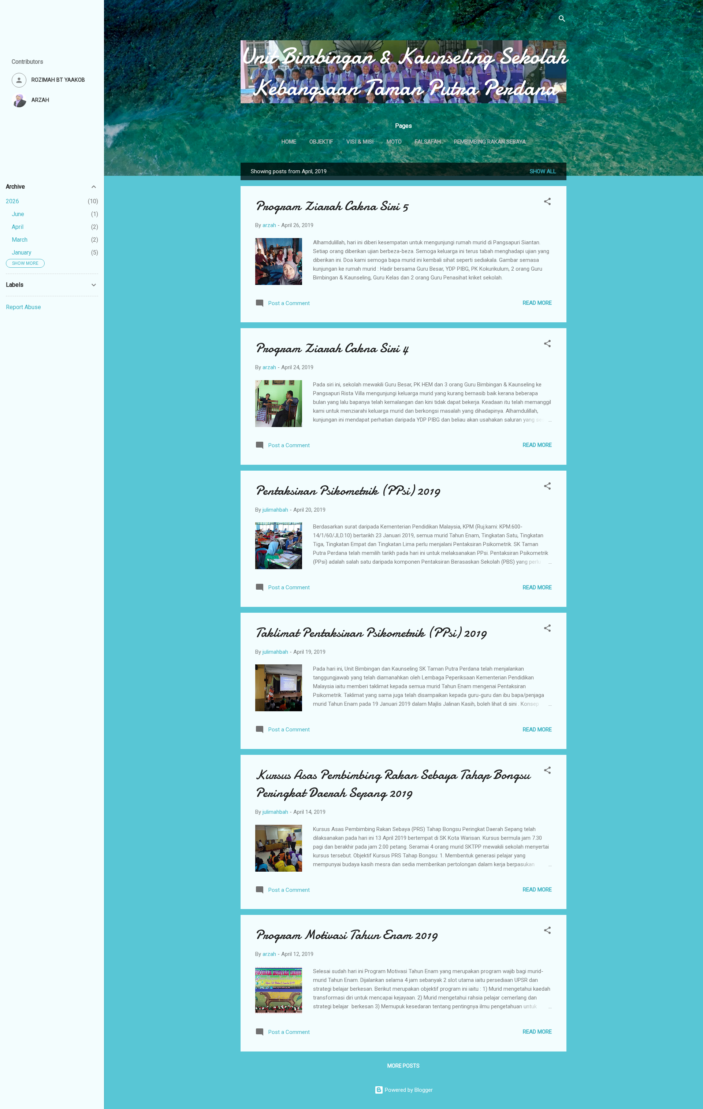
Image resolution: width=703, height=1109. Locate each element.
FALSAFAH (428, 141)
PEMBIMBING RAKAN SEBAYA (490, 141)
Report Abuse (23, 307)
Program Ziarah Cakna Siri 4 (332, 348)
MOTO (394, 141)
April (17, 226)
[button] (547, 202)
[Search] (562, 20)
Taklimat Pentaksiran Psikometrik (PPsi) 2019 (371, 633)
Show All (543, 171)
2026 (12, 201)
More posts (403, 1066)
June (18, 214)
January (21, 252)
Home (289, 141)
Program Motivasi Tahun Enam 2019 (346, 935)
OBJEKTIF (321, 141)
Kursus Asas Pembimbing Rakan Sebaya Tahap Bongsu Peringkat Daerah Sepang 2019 (392, 784)
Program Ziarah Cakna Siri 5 (331, 206)
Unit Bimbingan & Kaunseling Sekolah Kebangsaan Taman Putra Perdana (403, 71)
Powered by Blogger (408, 1090)
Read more (537, 303)
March (19, 239)
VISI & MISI (359, 141)
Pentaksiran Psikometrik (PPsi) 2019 (347, 491)
